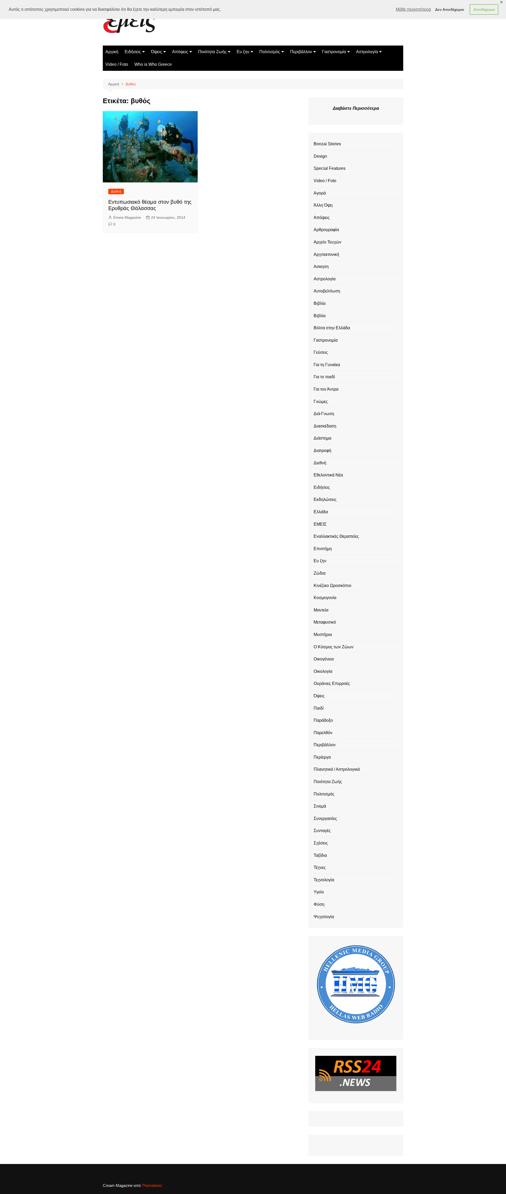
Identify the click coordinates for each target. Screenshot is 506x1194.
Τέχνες (320, 867)
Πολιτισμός (269, 51)
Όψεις (156, 51)
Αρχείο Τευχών (327, 242)
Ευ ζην (243, 51)
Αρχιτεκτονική (326, 254)
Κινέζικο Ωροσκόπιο (332, 585)
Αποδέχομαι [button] (484, 9)
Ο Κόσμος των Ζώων (333, 647)
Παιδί (319, 708)
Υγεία (319, 892)
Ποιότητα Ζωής (212, 51)
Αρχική (111, 51)
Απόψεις (180, 51)
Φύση (319, 904)
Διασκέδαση (325, 426)
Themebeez (152, 1185)
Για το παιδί (324, 377)
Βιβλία (319, 303)
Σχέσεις (321, 843)
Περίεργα (322, 757)
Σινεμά (320, 806)
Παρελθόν (323, 732)
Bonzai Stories (327, 144)
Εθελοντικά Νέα (328, 475)
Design (320, 156)
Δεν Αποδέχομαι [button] (449, 9)
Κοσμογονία (325, 597)
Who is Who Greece (153, 64)
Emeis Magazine (127, 217)
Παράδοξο (323, 720)
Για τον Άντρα (326, 389)
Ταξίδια (320, 855)
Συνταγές (322, 830)
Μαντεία (321, 610)
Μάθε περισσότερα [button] (413, 9)
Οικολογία (323, 671)
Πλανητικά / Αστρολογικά (337, 769)
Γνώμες (321, 401)
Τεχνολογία (324, 880)
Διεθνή (116, 191)
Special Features (330, 168)
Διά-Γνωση (324, 413)
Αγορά (320, 193)
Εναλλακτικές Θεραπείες (336, 536)
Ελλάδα (321, 512)
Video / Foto (116, 64)
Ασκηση (321, 266)
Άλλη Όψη (323, 205)
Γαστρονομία (334, 51)
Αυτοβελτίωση (327, 291)
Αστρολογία (367, 51)
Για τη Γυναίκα (327, 364)
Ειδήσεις (133, 51)
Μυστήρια (323, 634)
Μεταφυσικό (325, 622)
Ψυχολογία (324, 916)
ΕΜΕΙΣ (320, 524)
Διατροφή (322, 450)
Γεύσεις (321, 352)
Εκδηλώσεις (325, 499)
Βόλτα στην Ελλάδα (332, 328)
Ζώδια (319, 573)
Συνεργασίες (325, 818)
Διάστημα (322, 438)
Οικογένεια (324, 659)
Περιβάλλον (301, 51)
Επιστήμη (323, 548)
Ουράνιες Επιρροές (332, 683)
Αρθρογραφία (326, 229)
